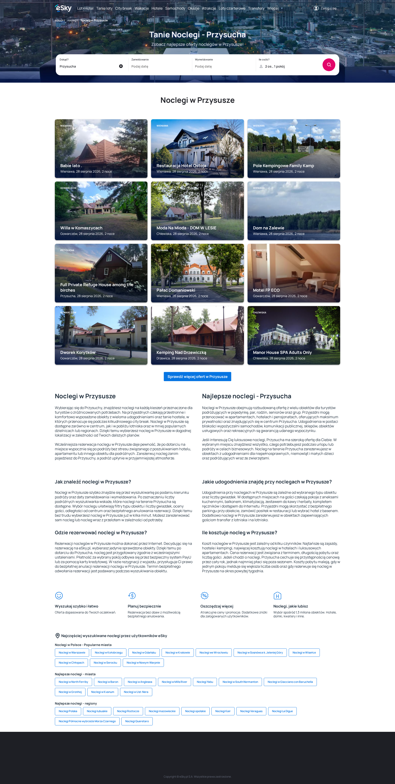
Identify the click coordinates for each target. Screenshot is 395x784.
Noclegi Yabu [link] (205, 682)
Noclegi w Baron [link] (108, 682)
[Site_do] (225, 745)
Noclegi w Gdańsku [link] (144, 652)
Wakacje (142, 8)
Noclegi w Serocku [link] (105, 663)
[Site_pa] (238, 745)
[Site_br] (87, 745)
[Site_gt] (279, 745)
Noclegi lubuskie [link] (97, 711)
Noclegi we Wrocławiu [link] (214, 652)
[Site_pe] (128, 745)
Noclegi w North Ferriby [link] (73, 682)
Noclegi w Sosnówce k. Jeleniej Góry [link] (260, 652)
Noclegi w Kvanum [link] (102, 692)
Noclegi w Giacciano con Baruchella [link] (290, 682)
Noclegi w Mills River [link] (174, 682)
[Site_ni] (266, 745)
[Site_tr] (142, 745)
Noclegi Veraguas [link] (251, 711)
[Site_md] (170, 745)
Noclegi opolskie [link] (195, 711)
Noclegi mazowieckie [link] (162, 711)
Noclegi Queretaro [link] (137, 721)
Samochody (175, 8)
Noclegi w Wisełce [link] (304, 652)
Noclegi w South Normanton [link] (240, 682)
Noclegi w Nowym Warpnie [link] (143, 663)
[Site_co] (211, 745)
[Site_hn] (293, 745)
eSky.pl (59, 20)
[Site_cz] (156, 745)
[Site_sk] (183, 745)
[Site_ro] (101, 745)
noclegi (72, 20)
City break (123, 8)
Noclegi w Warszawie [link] (72, 652)
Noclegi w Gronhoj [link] (70, 692)
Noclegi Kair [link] (223, 711)
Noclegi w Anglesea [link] (140, 682)
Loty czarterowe (232, 8)
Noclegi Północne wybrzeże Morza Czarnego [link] (87, 721)
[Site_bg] (115, 745)
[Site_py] (307, 745)
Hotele (157, 8)
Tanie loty (104, 8)
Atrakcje (209, 8)
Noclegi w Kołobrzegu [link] (109, 652)
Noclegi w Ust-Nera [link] (136, 692)
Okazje (193, 8)
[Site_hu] (197, 745)
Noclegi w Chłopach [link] (71, 663)
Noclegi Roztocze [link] (128, 711)
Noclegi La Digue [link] (282, 711)
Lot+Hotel (85, 8)
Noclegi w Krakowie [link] (177, 652)
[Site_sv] (252, 745)
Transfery (256, 8)
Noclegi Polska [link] (68, 711)
